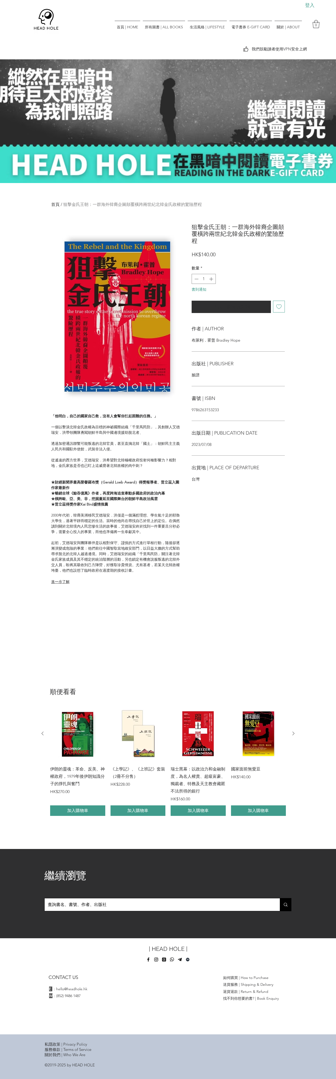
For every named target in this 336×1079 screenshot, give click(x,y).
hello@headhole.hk (71, 989)
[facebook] (148, 959)
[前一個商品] (42, 733)
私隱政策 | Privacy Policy (66, 1044)
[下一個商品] (293, 733)
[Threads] (164, 959)
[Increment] (211, 279)
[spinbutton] (204, 279)
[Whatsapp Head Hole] (172, 959)
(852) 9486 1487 (68, 995)
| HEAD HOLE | (168, 948)
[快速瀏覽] (77, 733)
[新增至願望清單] (279, 306)
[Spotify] (187, 959)
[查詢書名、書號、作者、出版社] (285, 904)
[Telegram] (179, 959)
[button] (316, 24)
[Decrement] (196, 279)
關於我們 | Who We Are (65, 1054)
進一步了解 (60, 581)
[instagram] (156, 959)
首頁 (55, 204)
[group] (168, 761)
